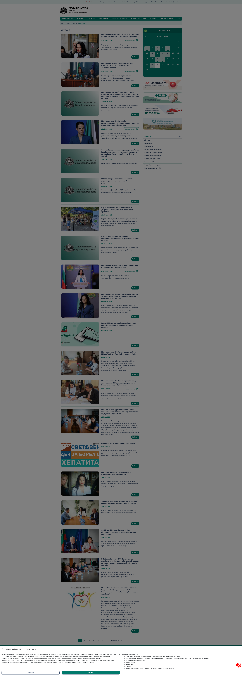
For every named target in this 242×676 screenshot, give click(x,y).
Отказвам (30, 673)
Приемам (91, 673)
